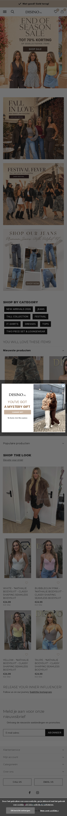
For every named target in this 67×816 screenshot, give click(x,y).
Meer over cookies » (49, 810)
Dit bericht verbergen (20, 810)
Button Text (17, 422)
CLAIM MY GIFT (17, 412)
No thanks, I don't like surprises (17, 418)
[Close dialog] (63, 385)
